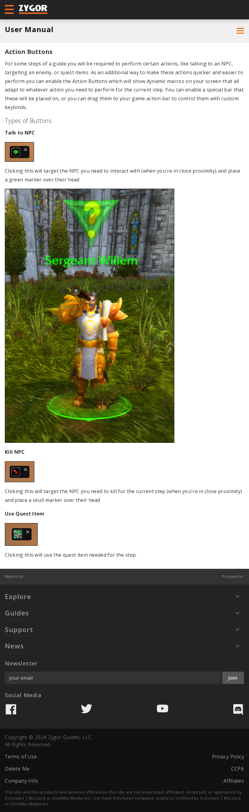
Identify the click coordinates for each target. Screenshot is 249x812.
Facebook (11, 709)
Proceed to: (233, 576)
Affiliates (233, 780)
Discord (238, 709)
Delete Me (17, 768)
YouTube (162, 709)
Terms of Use (21, 756)
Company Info (21, 780)
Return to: (14, 576)
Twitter (86, 709)
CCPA (237, 768)
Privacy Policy (228, 756)
